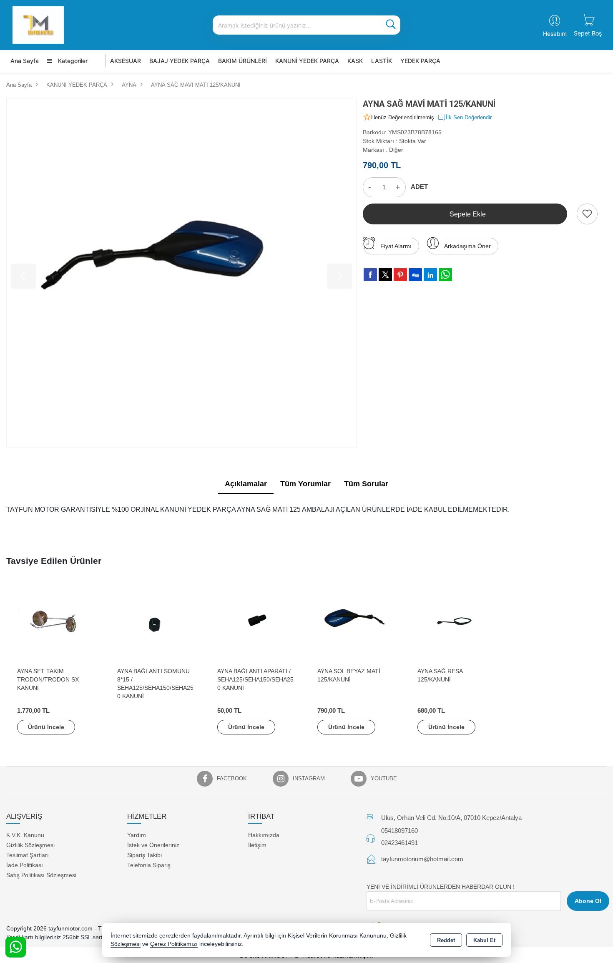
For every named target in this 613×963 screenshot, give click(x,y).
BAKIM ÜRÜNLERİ (242, 60)
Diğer (396, 149)
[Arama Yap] (391, 25)
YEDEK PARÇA (420, 60)
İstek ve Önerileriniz (153, 845)
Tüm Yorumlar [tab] (305, 484)
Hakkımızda (263, 835)
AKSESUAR (125, 60)
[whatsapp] (445, 274)
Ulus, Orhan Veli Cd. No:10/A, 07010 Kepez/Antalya (451, 817)
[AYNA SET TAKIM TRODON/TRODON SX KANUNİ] (56, 622)
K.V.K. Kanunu (25, 835)
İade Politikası (24, 865)
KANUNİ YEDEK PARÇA (307, 60)
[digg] (415, 274)
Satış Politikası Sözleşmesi (41, 875)
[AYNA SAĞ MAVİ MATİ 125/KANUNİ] (181, 273)
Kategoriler (72, 60)
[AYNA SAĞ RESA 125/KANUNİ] (456, 622)
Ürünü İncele (46, 727)
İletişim (257, 845)
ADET (419, 186)
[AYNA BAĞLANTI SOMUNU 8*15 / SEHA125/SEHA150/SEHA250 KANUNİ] (156, 622)
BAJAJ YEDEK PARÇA (179, 60)
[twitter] (385, 274)
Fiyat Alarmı (396, 246)
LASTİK (381, 60)
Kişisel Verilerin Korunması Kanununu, (338, 936)
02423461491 (399, 842)
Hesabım (555, 33)
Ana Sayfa (24, 60)
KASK (355, 60)
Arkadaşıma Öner (467, 246)
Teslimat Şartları (27, 855)
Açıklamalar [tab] (246, 484)
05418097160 (399, 830)
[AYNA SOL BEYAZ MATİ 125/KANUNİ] (356, 622)
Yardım (136, 835)
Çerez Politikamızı (174, 944)
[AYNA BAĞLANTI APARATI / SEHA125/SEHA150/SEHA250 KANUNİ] (256, 622)
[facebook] (370, 274)
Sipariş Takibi (144, 855)
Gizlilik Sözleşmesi (30, 845)
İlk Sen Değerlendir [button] (469, 117)
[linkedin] (430, 274)
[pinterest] (400, 274)
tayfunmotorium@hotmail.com (422, 858)
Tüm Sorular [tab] (366, 484)
